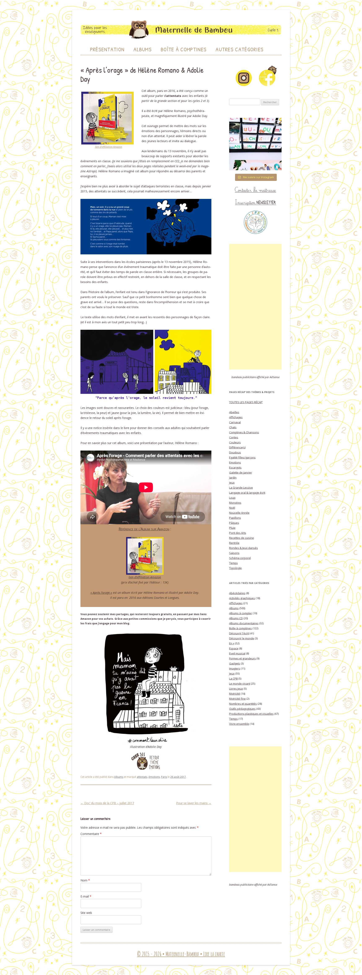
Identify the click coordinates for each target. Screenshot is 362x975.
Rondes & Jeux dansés (243, 548)
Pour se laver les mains (193, 803)
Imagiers (234, 668)
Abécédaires (237, 593)
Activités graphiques (242, 598)
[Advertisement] (255, 307)
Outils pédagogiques (242, 709)
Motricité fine (237, 699)
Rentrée (234, 543)
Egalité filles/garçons (242, 457)
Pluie (232, 528)
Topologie (235, 568)
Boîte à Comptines (184, 49)
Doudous (235, 452)
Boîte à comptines (240, 628)
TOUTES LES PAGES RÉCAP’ (246, 402)
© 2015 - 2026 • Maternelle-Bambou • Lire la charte (181, 954)
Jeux (232, 482)
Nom (85, 880)
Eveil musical (237, 653)
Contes (233, 437)
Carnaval (235, 422)
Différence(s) (237, 447)
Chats (233, 427)
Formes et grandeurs (242, 658)
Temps (233, 563)
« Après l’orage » (101, 593)
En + (231, 643)
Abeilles (234, 412)
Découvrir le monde (241, 638)
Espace (233, 648)
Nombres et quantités (243, 704)
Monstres (235, 503)
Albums (142, 49)
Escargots (235, 467)
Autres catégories (240, 49)
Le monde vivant (239, 683)
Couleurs (235, 442)
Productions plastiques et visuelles (251, 714)
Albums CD (236, 618)
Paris (164, 777)
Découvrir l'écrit (239, 633)
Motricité (234, 694)
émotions (154, 777)
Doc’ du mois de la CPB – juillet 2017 (107, 803)
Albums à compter (240, 613)
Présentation (107, 49)
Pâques (234, 523)
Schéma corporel (240, 558)
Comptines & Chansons (244, 432)
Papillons (235, 518)
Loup (232, 498)
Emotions (235, 462)
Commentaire (91, 834)
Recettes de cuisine (241, 538)
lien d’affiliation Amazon (108, 147)
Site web (86, 913)
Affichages (236, 417)
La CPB (233, 678)
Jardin (233, 477)
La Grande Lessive (241, 487)
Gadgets (234, 663)
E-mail (85, 896)
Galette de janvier (240, 472)
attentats (142, 777)
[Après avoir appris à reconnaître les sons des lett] (255, 144)
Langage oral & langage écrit (247, 493)
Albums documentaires (244, 623)
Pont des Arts (237, 533)
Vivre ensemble (239, 724)
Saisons (234, 553)
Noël (232, 508)
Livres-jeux (236, 688)
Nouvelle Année (239, 513)
